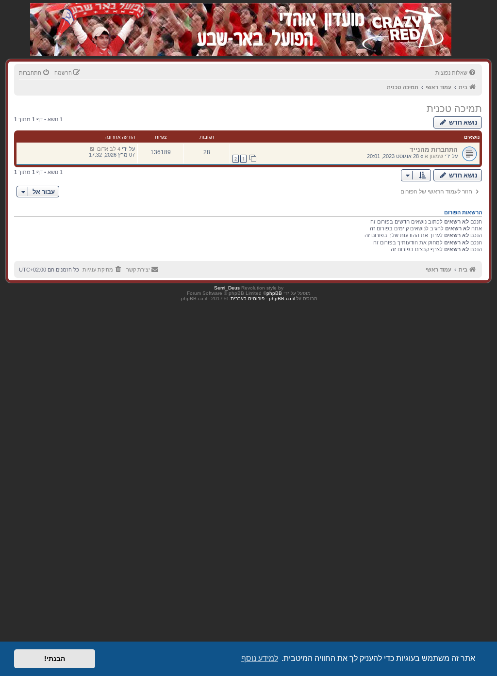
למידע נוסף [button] (259, 658)
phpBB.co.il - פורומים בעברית (263, 298)
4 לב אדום (108, 149)
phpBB (274, 293)
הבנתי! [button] (54, 658)
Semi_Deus (227, 287)
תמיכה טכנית (454, 108)
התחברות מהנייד (434, 149)
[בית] (400, 19)
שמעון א (434, 156)
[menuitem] (456, 73)
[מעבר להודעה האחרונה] (92, 149)
